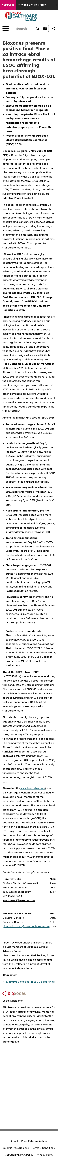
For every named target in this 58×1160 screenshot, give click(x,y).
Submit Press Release (16, 1147)
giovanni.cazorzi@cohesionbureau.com (26, 926)
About (14, 1141)
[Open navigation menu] (5, 28)
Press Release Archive (34, 1141)
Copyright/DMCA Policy (19, 1154)
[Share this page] (53, 28)
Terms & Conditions (43, 1147)
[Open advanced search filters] (45, 28)
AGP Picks (8, 5)
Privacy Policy (44, 1154)
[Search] (37, 28)
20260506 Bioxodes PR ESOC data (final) (30, 981)
